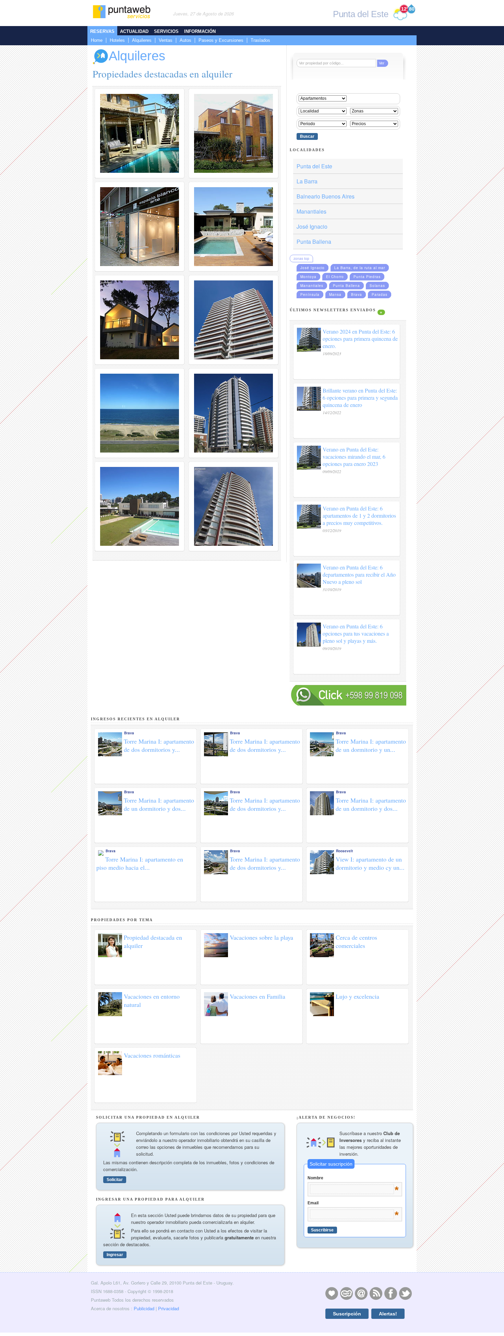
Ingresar (115, 1254)
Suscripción (347, 1313)
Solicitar (115, 1179)
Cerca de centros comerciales (356, 941)
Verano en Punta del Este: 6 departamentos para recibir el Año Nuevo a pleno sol (359, 574)
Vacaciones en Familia (257, 996)
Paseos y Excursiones (221, 40)
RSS (376, 1293)
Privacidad (168, 1308)
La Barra (307, 181)
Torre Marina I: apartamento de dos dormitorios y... (159, 745)
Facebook (390, 1293)
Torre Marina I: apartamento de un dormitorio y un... (371, 745)
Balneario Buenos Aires (326, 196)
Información (200, 31)
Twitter (405, 1293)
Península (310, 294)
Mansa (335, 294)
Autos (185, 40)
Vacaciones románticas (152, 1055)
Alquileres (142, 40)
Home (97, 40)
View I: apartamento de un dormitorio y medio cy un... (370, 863)
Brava (356, 294)
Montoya (308, 276)
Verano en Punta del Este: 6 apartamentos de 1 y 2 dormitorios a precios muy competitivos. (359, 515)
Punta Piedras (367, 276)
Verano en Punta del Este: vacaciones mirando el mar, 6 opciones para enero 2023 (354, 456)
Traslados (260, 40)
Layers (346, 1293)
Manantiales (311, 211)
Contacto (361, 1293)
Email (353, 1203)
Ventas (165, 40)
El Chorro (335, 276)
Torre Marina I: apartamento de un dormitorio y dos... (159, 804)
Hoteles (117, 40)
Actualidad (134, 31)
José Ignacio (312, 226)
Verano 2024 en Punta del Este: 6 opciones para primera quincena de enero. (360, 338)
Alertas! (388, 1313)
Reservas (102, 31)
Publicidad (144, 1308)
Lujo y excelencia (357, 996)
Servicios (166, 31)
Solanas (377, 285)
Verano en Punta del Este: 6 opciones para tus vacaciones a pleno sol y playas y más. (356, 633)
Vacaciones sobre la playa (261, 937)
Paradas (379, 294)
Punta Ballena (314, 241)
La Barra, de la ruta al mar (359, 267)
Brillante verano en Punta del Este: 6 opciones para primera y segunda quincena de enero (360, 397)
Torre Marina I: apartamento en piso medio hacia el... (139, 863)
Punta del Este (314, 166)
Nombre (353, 1178)
